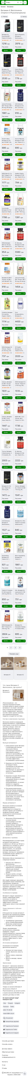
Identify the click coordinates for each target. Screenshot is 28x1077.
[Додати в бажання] (11, 50)
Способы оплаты (7, 1044)
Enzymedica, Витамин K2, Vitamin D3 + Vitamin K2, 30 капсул (6, 559)
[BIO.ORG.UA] (3, 2)
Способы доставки (8, 1041)
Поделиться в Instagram (12, 1033)
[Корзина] (25, 2)
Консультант (9, 1018)
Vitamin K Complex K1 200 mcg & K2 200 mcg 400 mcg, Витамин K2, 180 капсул (7, 594)
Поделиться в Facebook (12, 1026)
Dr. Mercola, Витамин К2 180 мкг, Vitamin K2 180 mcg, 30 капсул (19, 455)
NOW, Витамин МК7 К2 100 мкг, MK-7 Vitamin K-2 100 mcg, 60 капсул (6, 246)
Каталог (3, 6)
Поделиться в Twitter (11, 1029)
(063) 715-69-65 (7, 1010)
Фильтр (24, 16)
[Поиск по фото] (18, 2)
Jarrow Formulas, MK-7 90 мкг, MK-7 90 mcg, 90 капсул (7, 105)
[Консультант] (24, 1073)
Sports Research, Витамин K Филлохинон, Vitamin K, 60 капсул (20, 38)
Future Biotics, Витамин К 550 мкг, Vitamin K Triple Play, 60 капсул (19, 73)
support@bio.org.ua (8, 1013)
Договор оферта (7, 1049)
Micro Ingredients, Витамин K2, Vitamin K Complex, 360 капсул (20, 559)
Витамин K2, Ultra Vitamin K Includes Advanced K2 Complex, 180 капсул (20, 524)
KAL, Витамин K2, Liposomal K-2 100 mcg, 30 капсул (20, 592)
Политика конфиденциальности (8, 1056)
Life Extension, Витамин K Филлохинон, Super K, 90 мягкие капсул (6, 524)
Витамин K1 (7, 674)
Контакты (5, 1061)
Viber (4, 1003)
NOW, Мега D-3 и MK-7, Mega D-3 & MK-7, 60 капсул (7, 175)
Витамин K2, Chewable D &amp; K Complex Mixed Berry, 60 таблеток (20, 628)
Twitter (12, 1006)
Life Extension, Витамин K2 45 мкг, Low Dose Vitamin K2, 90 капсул (19, 107)
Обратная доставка (8, 1052)
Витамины (10, 6)
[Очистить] (21, 2)
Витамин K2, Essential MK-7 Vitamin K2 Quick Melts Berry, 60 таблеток (6, 38)
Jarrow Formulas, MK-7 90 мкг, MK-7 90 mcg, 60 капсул (20, 279)
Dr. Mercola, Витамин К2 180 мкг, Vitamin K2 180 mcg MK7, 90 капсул (19, 246)
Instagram (17, 1003)
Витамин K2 (20, 674)
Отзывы (4, 1068)
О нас (3, 1065)
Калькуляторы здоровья (12, 1021)
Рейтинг (5, 16)
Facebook (6, 1006)
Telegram (10, 1003)
